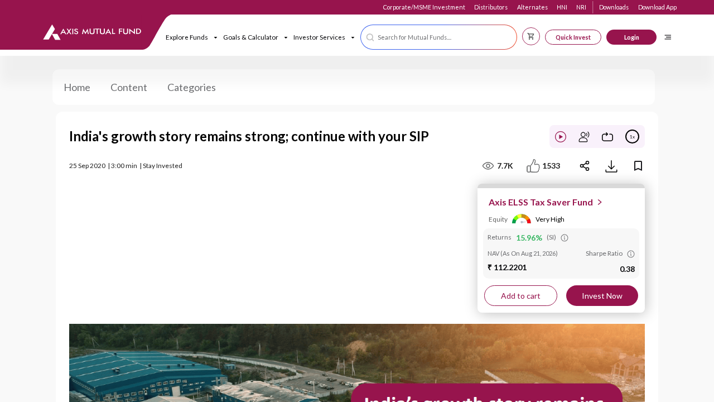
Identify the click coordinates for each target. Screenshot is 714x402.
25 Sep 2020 (87, 165)
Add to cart (521, 295)
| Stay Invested (160, 165)
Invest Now (602, 295)
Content (128, 87)
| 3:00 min (122, 165)
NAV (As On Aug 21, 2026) (523, 253)
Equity (498, 219)
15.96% (529, 237)
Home (77, 87)
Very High (550, 219)
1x (632, 137)
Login (631, 37)
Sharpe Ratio (604, 253)
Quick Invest (573, 37)
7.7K (505, 165)
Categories (191, 87)
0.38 (627, 269)
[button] (439, 37)
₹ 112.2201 (507, 267)
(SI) (551, 237)
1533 (551, 165)
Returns (500, 237)
